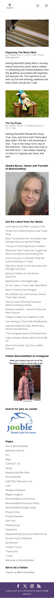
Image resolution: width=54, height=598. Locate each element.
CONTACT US (12, 463)
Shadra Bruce (16, 55)
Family (8, 468)
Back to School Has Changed (20, 289)
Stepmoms (11, 529)
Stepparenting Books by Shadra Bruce (26, 534)
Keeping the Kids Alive (17, 472)
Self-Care (10, 520)
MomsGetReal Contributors (20, 498)
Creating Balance (35, 125)
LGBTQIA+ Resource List (18, 481)
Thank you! (11, 551)
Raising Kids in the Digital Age (21, 281)
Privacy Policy (12, 512)
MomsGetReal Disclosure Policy (22, 503)
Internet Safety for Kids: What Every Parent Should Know (24, 327)
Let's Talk (31, 55)
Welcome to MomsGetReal (19, 560)
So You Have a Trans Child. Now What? (26, 285)
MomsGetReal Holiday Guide (20, 507)
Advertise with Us (14, 450)
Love (8, 485)
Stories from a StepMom (18, 538)
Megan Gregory (14, 494)
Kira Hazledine (13, 476)
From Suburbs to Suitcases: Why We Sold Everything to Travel (24, 260)
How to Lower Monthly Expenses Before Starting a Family (23, 303)
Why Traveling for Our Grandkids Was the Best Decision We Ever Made (26, 240)
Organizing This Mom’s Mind (20, 52)
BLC (7, 454)
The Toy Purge (13, 123)
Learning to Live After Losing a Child (25, 226)
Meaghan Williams (15, 490)
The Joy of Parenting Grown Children (25, 246)
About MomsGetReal (16, 446)
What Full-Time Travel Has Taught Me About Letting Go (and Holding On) (26, 252)
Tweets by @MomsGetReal (19, 572)
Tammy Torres (13, 547)
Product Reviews (14, 516)
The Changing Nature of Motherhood (26, 333)
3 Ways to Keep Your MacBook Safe (24, 317)
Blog (8, 459)
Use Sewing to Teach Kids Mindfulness (26, 321)
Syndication (11, 542)
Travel (8, 555)
